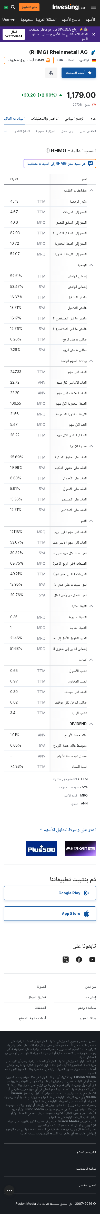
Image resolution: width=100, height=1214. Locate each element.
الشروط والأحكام (86, 1152)
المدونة (41, 986)
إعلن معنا (90, 997)
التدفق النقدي (22, 131)
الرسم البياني (74, 118)
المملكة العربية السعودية (38, 20)
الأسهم (90, 20)
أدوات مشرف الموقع (32, 1018)
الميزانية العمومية (45, 131)
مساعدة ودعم (87, 1007)
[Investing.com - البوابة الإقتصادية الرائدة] (70, 7)
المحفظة (40, 1007)
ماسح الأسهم (71, 20)
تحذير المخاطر (87, 1185)
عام (93, 118)
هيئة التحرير (88, 1018)
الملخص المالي (87, 131)
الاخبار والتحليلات (44, 118)
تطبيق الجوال (37, 997)
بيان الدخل (67, 131)
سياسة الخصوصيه (86, 1168)
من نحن (90, 986)
